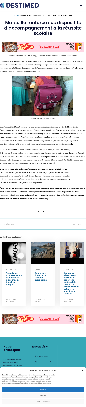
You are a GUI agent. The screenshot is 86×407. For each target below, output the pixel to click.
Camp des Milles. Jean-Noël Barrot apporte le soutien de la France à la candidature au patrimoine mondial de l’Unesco (71, 283)
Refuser (43, 396)
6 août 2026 (11, 270)
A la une (12, 299)
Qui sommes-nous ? (43, 362)
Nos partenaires (41, 356)
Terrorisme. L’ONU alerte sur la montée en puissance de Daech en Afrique (14, 279)
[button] (83, 370)
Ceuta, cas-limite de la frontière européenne (41, 276)
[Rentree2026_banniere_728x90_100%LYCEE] (43, 46)
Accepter (43, 389)
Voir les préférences (43, 402)
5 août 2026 (39, 270)
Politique (10, 301)
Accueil (16, 15)
